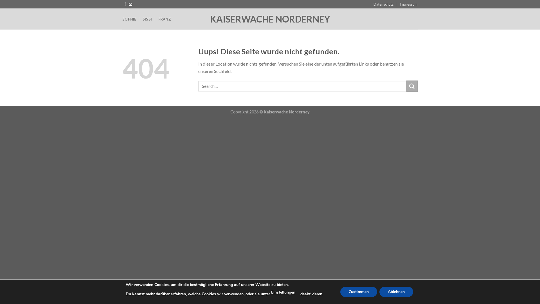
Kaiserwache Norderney (270, 19)
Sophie (129, 19)
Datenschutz (383, 4)
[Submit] (412, 86)
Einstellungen (283, 292)
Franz (164, 19)
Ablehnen (396, 291)
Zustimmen (359, 291)
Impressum (409, 4)
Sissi (147, 19)
